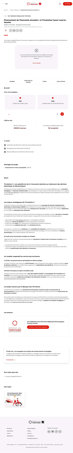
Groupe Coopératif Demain (13, 376)
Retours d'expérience (14, 10)
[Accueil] (34, 4)
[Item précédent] (57, 114)
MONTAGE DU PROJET (28, 81)
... (8, 10)
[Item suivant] (62, 114)
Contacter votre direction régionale (38, 327)
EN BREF (12, 81)
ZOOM (44, 81)
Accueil (5, 10)
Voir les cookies (36, 63)
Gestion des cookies (58, 444)
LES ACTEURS (61, 81)
